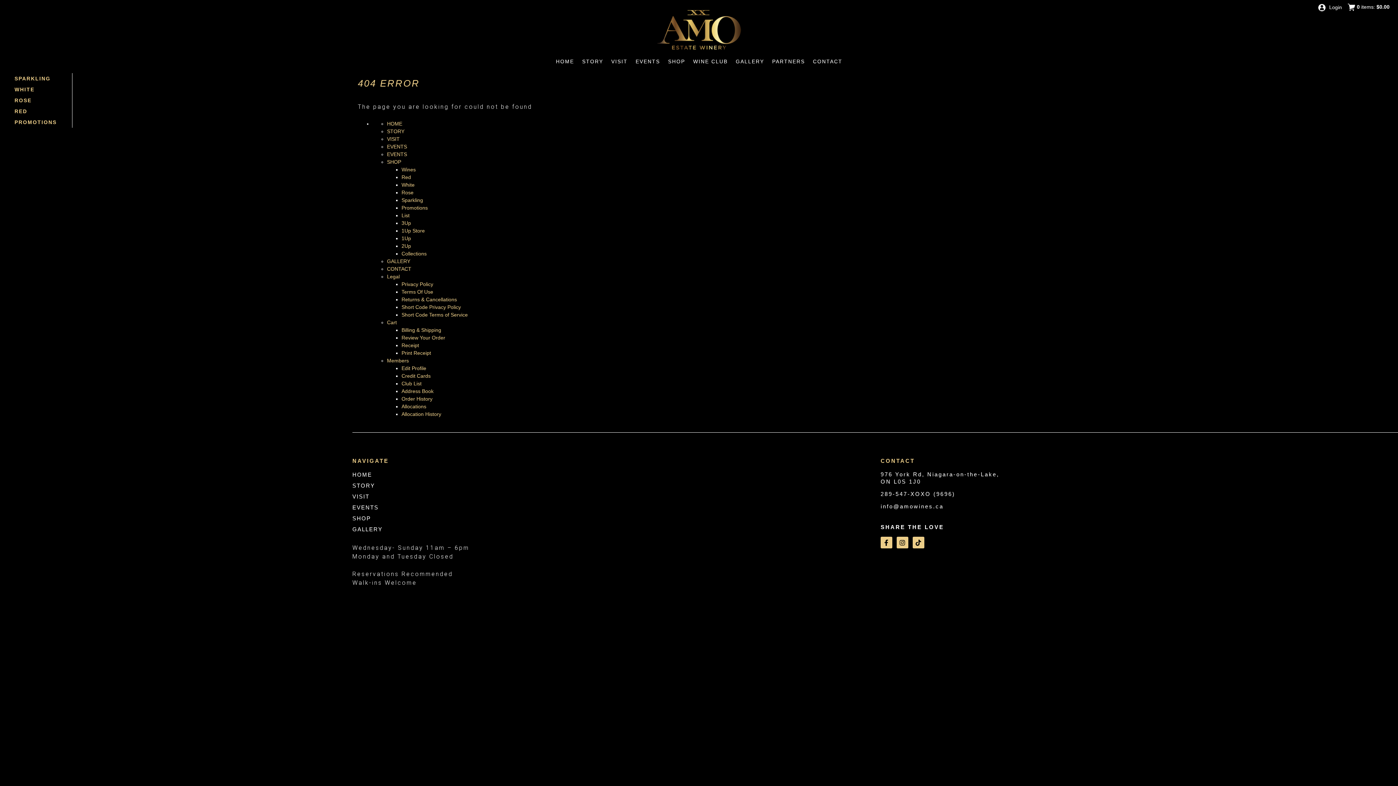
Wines (409, 169)
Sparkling (33, 79)
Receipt (410, 345)
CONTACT (399, 269)
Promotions (36, 122)
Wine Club (710, 61)
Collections (414, 254)
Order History (417, 399)
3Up (406, 223)
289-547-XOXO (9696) (918, 494)
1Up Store (413, 231)
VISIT (393, 139)
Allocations (414, 406)
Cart (392, 322)
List (406, 215)
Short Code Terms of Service (435, 315)
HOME (394, 124)
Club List (412, 383)
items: (1373, 7)
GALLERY (398, 261)
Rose (23, 100)
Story (592, 61)
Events (648, 61)
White (25, 89)
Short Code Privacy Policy (431, 307)
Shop (676, 61)
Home (565, 61)
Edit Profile (414, 368)
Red (21, 111)
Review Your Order (423, 338)
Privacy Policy (417, 284)
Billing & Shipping (421, 330)
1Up (406, 238)
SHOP (394, 162)
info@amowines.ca (912, 506)
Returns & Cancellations (429, 299)
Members (398, 361)
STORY (395, 131)
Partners (788, 61)
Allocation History (421, 414)
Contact (827, 61)
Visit (619, 61)
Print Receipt (416, 353)
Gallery (750, 61)
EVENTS (397, 147)
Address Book (418, 391)
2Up (406, 246)
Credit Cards (416, 376)
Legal (393, 276)
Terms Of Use (417, 292)
